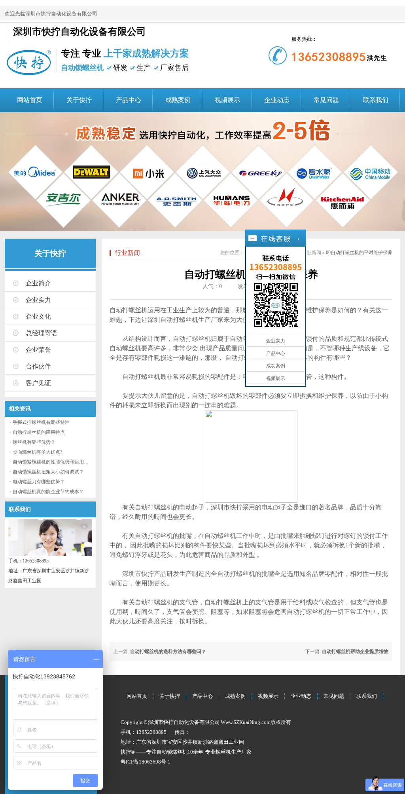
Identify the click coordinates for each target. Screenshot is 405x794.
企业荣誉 (38, 349)
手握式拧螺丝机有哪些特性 (41, 422)
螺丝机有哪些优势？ (34, 442)
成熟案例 (178, 100)
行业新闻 (127, 252)
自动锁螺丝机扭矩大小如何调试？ (48, 472)
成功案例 (275, 366)
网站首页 (29, 100)
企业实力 (38, 299)
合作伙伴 (38, 366)
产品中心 (128, 100)
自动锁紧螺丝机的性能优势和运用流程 (53, 462)
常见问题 (326, 100)
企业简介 (38, 283)
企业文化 (38, 316)
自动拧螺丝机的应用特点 (39, 432)
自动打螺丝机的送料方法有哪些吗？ (168, 651)
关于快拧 (79, 100)
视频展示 (227, 100)
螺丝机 (223, 752)
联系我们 (375, 100)
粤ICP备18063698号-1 (145, 762)
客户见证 (38, 383)
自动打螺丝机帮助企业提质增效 (355, 651)
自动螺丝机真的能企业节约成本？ (48, 491)
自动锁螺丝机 (172, 752)
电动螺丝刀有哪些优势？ (39, 481)
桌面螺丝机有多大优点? (37, 452)
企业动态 (277, 100)
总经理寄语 (41, 333)
